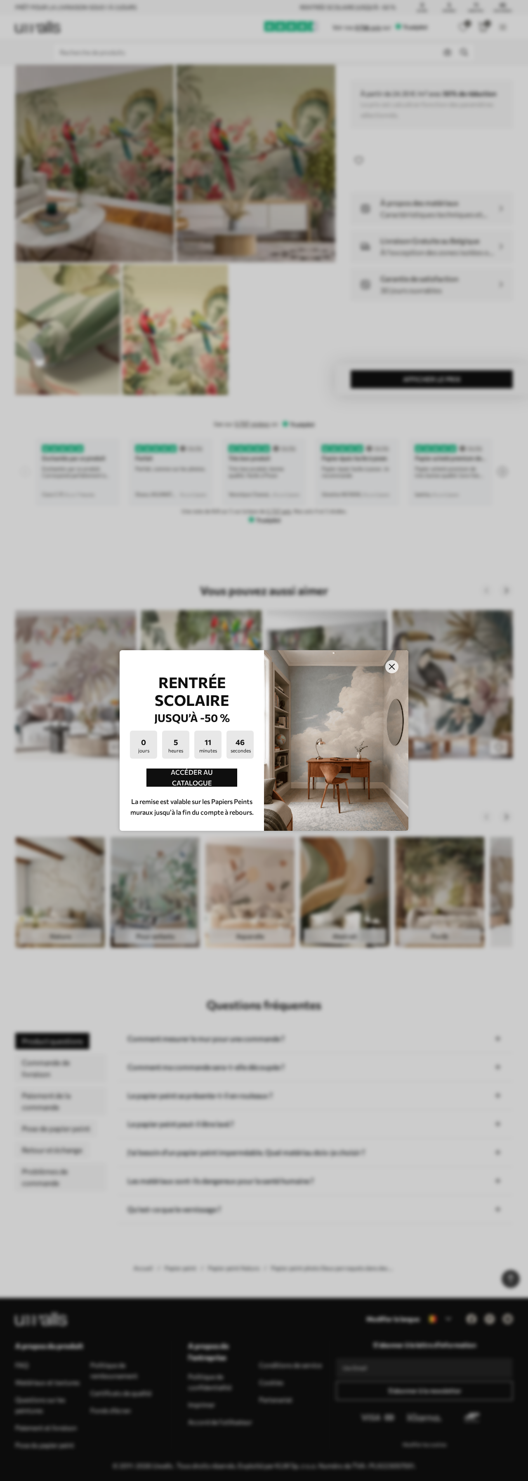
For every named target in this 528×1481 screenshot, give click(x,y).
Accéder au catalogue (192, 778)
